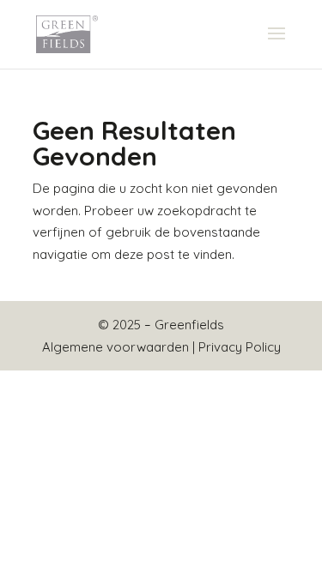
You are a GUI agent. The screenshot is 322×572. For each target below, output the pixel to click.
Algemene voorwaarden (115, 347)
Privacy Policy (239, 347)
